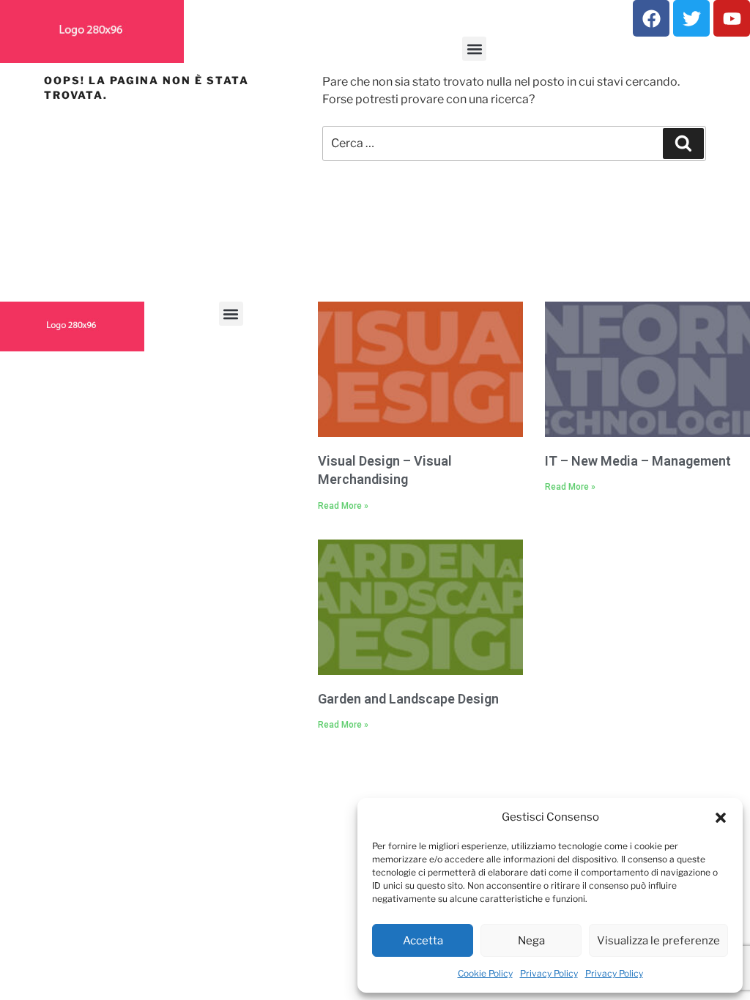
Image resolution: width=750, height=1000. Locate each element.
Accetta (423, 940)
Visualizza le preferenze (658, 940)
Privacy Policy (549, 973)
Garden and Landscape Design (408, 698)
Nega (531, 940)
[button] (720, 817)
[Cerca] (683, 143)
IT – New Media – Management (638, 461)
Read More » (343, 506)
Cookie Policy (485, 973)
